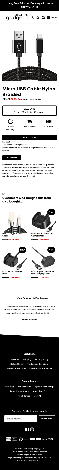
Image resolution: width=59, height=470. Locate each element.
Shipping (27, 359)
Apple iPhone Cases (19, 391)
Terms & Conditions (16, 368)
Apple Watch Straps (44, 386)
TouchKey (9, 386)
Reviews (15, 359)
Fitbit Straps (24, 396)
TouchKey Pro (24, 386)
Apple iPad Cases (41, 391)
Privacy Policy (41, 359)
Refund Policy (17, 364)
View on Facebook (29, 319)
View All (37, 396)
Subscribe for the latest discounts (29, 411)
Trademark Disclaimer (38, 364)
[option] (29, 308)
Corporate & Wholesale (40, 368)
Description (11, 157)
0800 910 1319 (21, 448)
